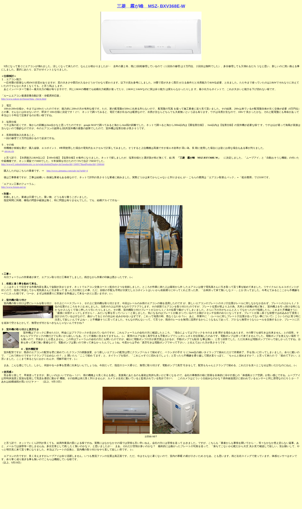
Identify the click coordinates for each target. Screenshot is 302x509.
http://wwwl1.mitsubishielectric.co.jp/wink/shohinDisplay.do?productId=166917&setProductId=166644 (52, 164)
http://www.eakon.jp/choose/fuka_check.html (23, 99)
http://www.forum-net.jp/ (13, 187)
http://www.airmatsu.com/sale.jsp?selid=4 (67, 170)
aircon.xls (9, 151)
